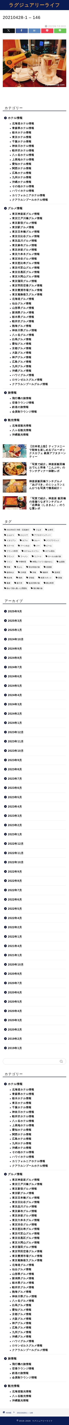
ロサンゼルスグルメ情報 (27, 379)
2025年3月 (15, 620)
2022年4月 (15, 918)
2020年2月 (15, 1029)
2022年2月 (15, 927)
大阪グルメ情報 (21, 352)
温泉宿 (57, 572)
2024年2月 (15, 713)
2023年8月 (15, 769)
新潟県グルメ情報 (23, 312)
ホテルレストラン (31, 551)
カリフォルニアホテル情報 (28, 195)
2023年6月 (15, 787)
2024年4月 (15, 695)
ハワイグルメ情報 (23, 375)
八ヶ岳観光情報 (21, 430)
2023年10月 (16, 750)
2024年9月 (15, 648)
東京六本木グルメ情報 (26, 254)
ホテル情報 (15, 117)
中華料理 (22, 562)
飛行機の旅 (38, 588)
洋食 (34, 572)
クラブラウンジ (52, 540)
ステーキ (10, 546)
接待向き (10, 572)
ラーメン (24, 556)
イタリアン (11, 540)
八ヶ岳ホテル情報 (23, 155)
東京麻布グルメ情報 (24, 245)
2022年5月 (15, 908)
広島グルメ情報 (21, 361)
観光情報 (14, 419)
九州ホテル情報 (21, 177)
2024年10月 (16, 639)
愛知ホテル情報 (21, 164)
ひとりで (24, 535)
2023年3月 (15, 815)
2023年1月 (15, 834)
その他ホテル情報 (23, 186)
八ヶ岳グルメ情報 (23, 335)
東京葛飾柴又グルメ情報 (27, 294)
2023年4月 (15, 806)
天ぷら (19, 567)
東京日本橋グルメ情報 (26, 231)
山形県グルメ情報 (23, 308)
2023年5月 (15, 797)
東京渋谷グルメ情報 (24, 258)
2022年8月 (15, 880)
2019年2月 (15, 1038)
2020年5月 (15, 1001)
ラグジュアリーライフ (34, 5)
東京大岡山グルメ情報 (26, 276)
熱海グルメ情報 (21, 326)
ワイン (9, 562)
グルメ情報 (15, 208)
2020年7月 (15, 983)
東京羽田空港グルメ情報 (27, 285)
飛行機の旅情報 (21, 398)
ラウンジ (10, 556)
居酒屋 (49, 567)
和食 (8, 567)
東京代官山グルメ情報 (26, 267)
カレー (37, 540)
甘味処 (31, 578)
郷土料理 (50, 583)
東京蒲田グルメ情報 (24, 281)
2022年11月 (16, 853)
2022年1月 (15, 936)
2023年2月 (15, 825)
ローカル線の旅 (54, 556)
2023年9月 (15, 760)
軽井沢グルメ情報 (23, 321)
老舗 (60, 578)
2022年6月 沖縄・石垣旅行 (18, 530)
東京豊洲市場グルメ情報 (27, 290)
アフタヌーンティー (42, 535)
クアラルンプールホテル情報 (30, 199)
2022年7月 (15, 890)
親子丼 (19, 583)
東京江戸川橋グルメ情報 (27, 218)
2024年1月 (15, 722)
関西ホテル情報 (21, 168)
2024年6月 (15, 676)
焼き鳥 (9, 578)
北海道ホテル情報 (23, 123)
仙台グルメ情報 (21, 303)
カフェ (25, 540)
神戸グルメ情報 (21, 357)
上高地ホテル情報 (23, 159)
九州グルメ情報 (21, 366)
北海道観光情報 (21, 425)
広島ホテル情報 (21, 173)
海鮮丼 (45, 572)
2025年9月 (15, 611)
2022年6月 (15, 899)
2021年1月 (15, 955)
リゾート (38, 556)
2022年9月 (15, 871)
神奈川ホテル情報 (23, 146)
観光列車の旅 (34, 583)
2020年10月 (16, 964)
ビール (49, 546)
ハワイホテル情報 (23, 190)
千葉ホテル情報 (21, 141)
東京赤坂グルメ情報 (24, 249)
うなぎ (38, 530)
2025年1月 (15, 629)
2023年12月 (16, 732)
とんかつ (10, 535)
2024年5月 (15, 685)
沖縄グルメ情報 (21, 370)
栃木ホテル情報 (21, 132)
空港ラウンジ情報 (23, 402)
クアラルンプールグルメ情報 (30, 384)
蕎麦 (8, 583)
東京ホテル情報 (21, 137)
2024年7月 (15, 667)
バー (38, 546)
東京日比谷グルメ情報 (26, 236)
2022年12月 (16, 843)
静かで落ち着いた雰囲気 (17, 588)
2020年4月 (15, 1011)
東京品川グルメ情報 (24, 240)
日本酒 (23, 572)
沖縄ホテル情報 (21, 182)
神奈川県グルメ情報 (24, 330)
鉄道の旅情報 (20, 407)
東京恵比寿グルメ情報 (26, 263)
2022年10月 (16, 862)
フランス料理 (12, 551)
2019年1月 (15, 1048)
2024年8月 (15, 657)
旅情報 (12, 392)
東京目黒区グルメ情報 (26, 272)
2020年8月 (15, 973)
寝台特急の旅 (34, 567)
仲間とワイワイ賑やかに (42, 562)
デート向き (25, 546)
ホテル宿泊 (49, 551)
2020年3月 (15, 1020)
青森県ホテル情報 (23, 128)
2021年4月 (15, 945)
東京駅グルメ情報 (23, 227)
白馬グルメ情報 (21, 339)
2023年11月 (16, 741)
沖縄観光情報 (20, 434)
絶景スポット (46, 578)
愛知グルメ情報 (21, 343)
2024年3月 (15, 704)
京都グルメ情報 (21, 348)
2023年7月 (15, 778)
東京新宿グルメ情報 (24, 222)
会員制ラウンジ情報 (24, 411)
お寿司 (50, 530)
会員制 (62, 562)
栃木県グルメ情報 (23, 317)
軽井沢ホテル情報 (23, 150)
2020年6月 (15, 992)
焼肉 (20, 578)
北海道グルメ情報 (23, 299)
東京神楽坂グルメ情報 (26, 213)
